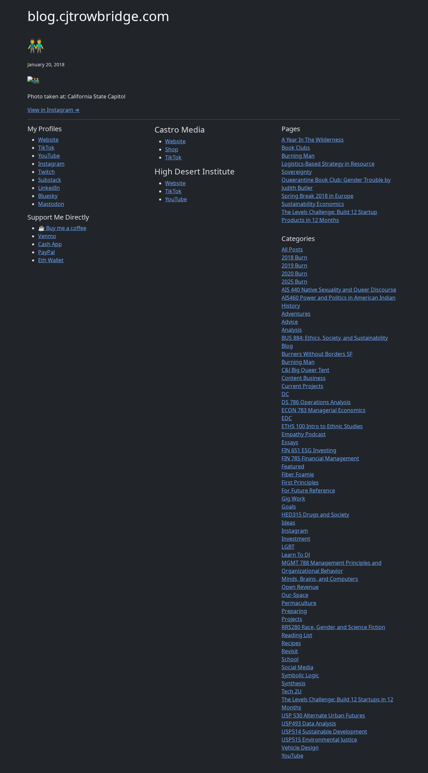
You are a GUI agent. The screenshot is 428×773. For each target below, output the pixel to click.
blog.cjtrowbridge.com (98, 16)
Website (48, 139)
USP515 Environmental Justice (319, 739)
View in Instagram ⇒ (53, 109)
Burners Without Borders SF (317, 354)
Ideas (288, 522)
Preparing (294, 611)
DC (285, 394)
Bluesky (48, 196)
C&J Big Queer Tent (305, 370)
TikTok (46, 147)
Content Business (304, 378)
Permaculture (299, 603)
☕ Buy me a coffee (62, 228)
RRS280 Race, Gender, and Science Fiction (333, 627)
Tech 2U (292, 691)
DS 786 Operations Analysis (316, 402)
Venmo (47, 236)
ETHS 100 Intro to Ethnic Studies (322, 426)
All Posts (292, 249)
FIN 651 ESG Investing (309, 450)
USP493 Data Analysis (309, 723)
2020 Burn (294, 273)
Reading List (297, 635)
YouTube (49, 155)
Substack (49, 179)
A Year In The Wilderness (313, 139)
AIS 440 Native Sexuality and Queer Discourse (339, 289)
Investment (296, 538)
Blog (287, 346)
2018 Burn (294, 257)
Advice (290, 321)
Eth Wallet (51, 260)
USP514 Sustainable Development (324, 731)
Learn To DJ (296, 554)
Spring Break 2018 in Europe (317, 196)
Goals (289, 506)
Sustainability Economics (313, 204)
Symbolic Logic (300, 675)
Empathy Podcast (304, 434)
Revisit (290, 651)
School (290, 659)
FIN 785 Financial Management (320, 458)
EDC (287, 418)
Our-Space (295, 595)
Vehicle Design (300, 747)
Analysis (292, 329)
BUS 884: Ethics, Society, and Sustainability (335, 337)
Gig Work (293, 498)
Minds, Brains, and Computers (320, 579)
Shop (171, 149)
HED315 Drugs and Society (315, 514)
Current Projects (302, 386)
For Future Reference (308, 490)
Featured (293, 466)
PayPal (46, 252)
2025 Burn (294, 281)
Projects (292, 619)
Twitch (46, 171)
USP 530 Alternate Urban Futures (323, 715)
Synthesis (294, 683)
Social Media (297, 667)
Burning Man (298, 155)
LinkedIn (49, 187)
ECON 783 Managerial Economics (323, 410)
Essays (290, 442)
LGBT (288, 546)
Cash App (50, 244)
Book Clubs (296, 147)
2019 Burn (294, 265)
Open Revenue (300, 587)
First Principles (300, 482)
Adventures (296, 313)
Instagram (51, 163)
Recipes (291, 643)
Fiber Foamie (298, 474)
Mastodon (51, 204)
